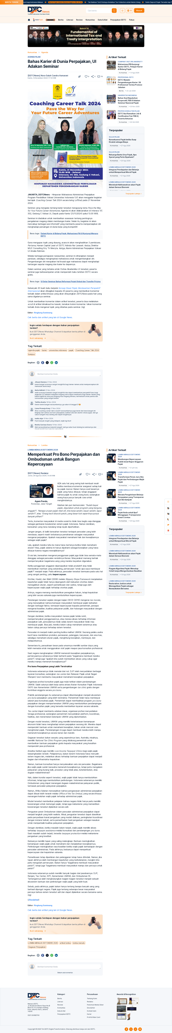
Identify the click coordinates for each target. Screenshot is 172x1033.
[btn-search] (114, 10)
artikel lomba (65, 943)
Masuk (139, 10)
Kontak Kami (91, 1011)
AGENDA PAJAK (34, 57)
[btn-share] (92, 76)
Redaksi (90, 1002)
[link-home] (29, 20)
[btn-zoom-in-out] (79, 76)
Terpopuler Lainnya (133, 194)
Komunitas (90, 20)
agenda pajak (34, 350)
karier (44, 350)
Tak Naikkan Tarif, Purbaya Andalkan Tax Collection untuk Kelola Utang (85, 2)
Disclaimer (91, 1008)
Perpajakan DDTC (118, 20)
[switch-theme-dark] (122, 10)
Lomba (44, 445)
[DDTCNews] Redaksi (38, 473)
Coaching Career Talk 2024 (87, 350)
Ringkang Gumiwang (43, 313)
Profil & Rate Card (93, 1017)
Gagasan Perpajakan (37, 947)
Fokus (131, 20)
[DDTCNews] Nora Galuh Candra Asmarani (48, 75)
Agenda (44, 52)
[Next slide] (141, 36)
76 (102, 76)
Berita (60, 20)
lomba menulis (79, 943)
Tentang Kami (92, 998)
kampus (31, 354)
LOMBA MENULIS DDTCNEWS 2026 (43, 450)
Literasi (69, 20)
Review (79, 20)
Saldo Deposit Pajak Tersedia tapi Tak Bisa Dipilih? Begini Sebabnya (141, 2)
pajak (71, 350)
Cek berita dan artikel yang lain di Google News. (50, 317)
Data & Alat (102, 20)
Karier (89, 1014)
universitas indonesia (58, 350)
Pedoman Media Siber (95, 1005)
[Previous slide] (31, 36)
